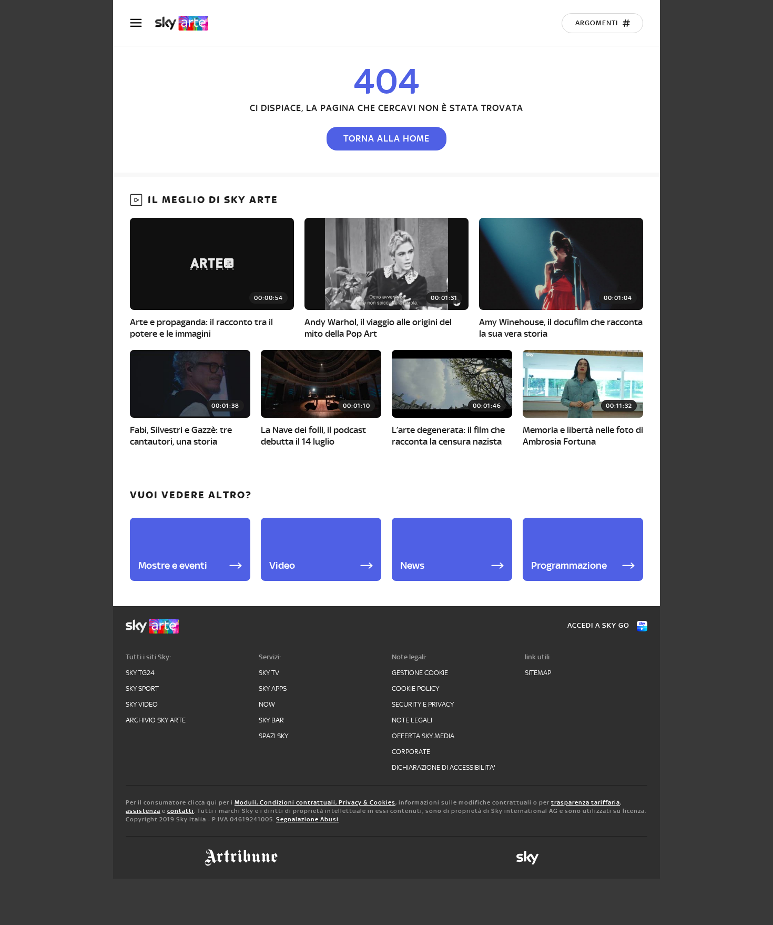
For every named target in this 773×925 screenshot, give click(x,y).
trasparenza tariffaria (585, 802)
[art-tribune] (241, 857)
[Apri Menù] (142, 22)
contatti (180, 811)
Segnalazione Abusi (307, 819)
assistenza (143, 811)
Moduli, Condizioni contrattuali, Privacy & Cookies (315, 802)
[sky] (527, 857)
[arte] (187, 23)
